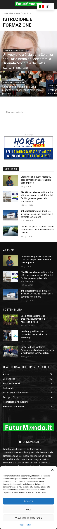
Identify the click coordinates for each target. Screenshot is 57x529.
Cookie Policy (25, 525)
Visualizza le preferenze (28, 517)
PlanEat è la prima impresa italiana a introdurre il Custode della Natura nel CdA (37, 229)
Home (5, 13)
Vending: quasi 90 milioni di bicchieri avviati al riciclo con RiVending (34, 334)
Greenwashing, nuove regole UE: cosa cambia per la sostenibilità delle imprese (36, 180)
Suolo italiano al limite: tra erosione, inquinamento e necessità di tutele (33, 319)
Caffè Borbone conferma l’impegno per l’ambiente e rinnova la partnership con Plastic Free (37, 350)
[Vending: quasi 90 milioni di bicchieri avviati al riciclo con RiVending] (10, 335)
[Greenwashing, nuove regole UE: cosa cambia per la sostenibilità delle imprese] (10, 180)
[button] (52, 469)
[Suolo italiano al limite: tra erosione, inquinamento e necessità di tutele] (10, 320)
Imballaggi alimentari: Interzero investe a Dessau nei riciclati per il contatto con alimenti (37, 214)
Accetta (28, 501)
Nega (28, 509)
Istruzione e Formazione (14, 50)
